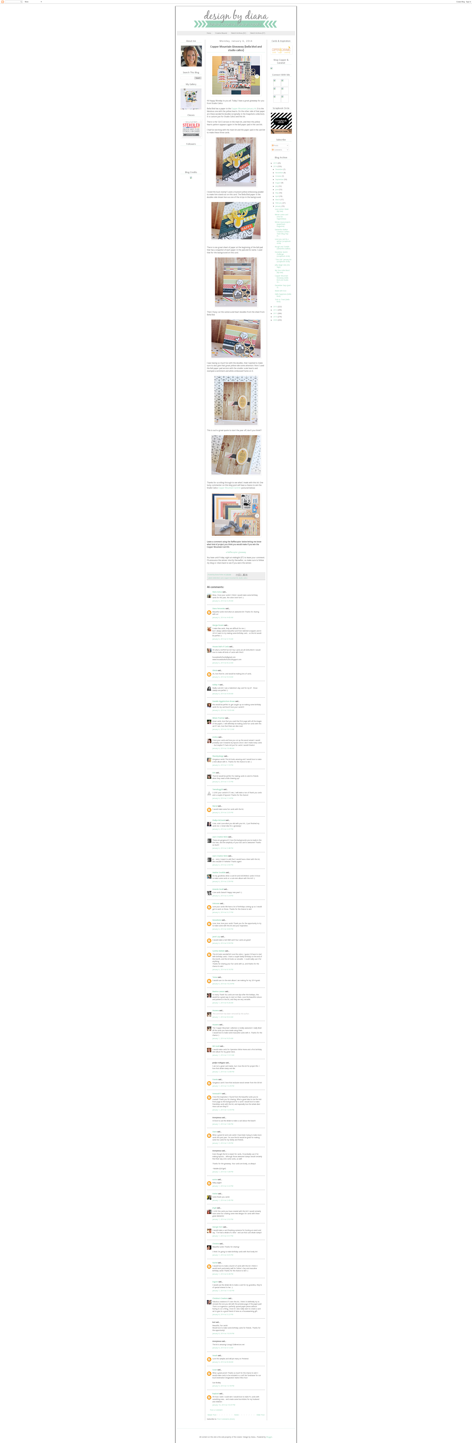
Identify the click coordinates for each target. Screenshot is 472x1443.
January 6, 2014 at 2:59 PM (222, 881)
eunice (214, 1179)
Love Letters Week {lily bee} (282, 210)
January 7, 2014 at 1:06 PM (222, 1124)
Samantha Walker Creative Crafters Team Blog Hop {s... (282, 233)
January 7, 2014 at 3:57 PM (222, 1236)
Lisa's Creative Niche (220, 837)
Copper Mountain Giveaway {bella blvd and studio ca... (281, 279)
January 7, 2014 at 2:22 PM (222, 1186)
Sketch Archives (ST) (257, 33)
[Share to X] (242, 575)
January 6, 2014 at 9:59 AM (222, 694)
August (278, 183)
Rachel (214, 1263)
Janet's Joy (216, 937)
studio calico (243, 578)
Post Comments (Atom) (226, 1419)
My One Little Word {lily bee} (282, 271)
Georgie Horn (217, 1227)
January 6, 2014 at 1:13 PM (222, 782)
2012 (275, 310)
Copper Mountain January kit (243, 109)
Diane (214, 1132)
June (277, 189)
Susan (214, 1370)
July (277, 186)
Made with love (280, 291)
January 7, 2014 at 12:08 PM (223, 1072)
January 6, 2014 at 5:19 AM (222, 639)
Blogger (269, 1437)
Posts (275, 145)
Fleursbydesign (218, 756)
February (278, 203)
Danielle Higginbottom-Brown (223, 701)
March (277, 200)
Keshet (215, 1194)
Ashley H (215, 685)
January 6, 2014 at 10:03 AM (223, 710)
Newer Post (211, 1415)
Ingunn (215, 1282)
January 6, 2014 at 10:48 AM (223, 748)
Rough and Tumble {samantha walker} (282, 248)
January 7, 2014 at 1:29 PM (222, 1143)
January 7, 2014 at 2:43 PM (222, 1200)
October (278, 176)
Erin (213, 773)
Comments (277, 150)
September (279, 179)
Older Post (261, 1415)
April (277, 196)
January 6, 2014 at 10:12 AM (223, 729)
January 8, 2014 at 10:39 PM (223, 1333)
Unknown (216, 903)
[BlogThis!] (239, 575)
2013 (275, 307)
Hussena (215, 1010)
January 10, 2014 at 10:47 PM (223, 1405)
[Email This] (237, 575)
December (279, 169)
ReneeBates (216, 920)
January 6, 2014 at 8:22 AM (222, 663)
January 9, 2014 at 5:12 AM (222, 1348)
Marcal (214, 806)
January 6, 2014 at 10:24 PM (223, 984)
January (278, 206)
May (277, 193)
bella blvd (216, 578)
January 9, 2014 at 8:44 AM (222, 1362)
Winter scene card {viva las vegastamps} (281, 217)
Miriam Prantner (218, 718)
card (221, 578)
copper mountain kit (231, 578)
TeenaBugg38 (217, 789)
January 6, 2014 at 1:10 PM (222, 765)
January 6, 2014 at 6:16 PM (222, 969)
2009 (275, 320)
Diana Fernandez (218, 608)
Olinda (214, 670)
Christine (215, 1244)
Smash (214, 1355)
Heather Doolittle (218, 872)
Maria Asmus (217, 592)
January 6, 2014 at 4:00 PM (222, 929)
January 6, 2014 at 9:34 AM (222, 677)
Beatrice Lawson (218, 991)
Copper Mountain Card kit (229, 488)
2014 (275, 166)
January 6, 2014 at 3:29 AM (222, 601)
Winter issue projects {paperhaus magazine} (282, 224)
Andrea (215, 737)
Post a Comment (216, 1410)
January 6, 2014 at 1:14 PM (222, 798)
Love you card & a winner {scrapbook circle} (283, 241)
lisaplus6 (215, 1394)
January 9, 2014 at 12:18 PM (223, 1386)
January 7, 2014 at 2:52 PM (222, 1219)
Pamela (215, 1079)
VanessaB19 (216, 1094)
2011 (275, 313)
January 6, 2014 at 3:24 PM (222, 896)
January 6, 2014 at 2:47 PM (222, 829)
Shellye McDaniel (218, 820)
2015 (275, 163)
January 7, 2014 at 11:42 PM (223, 1291)
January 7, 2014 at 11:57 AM (223, 1055)
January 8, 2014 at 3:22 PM (222, 1314)
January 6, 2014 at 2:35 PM (222, 812)
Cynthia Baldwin (218, 951)
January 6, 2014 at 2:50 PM (222, 865)
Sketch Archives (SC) (238, 33)
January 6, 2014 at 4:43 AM (222, 617)
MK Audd (216, 1046)
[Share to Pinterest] (246, 575)
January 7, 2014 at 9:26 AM (222, 1003)
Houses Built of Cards (220, 647)
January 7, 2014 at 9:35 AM (222, 1038)
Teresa (214, 977)
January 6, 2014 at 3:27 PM (222, 912)
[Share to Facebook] (244, 575)
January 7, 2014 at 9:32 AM (222, 1017)
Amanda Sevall (217, 889)
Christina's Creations (220, 1298)
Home (209, 33)
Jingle (214, 1208)
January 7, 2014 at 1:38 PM (222, 1172)
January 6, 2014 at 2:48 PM (222, 848)
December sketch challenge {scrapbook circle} (282, 254)
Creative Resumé (221, 33)
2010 (275, 317)
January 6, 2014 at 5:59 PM (222, 943)
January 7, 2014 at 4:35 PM (222, 1255)
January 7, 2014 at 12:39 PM (223, 1110)
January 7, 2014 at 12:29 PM (223, 1086)
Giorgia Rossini (218, 625)
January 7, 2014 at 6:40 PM (222, 1274)
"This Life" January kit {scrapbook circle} (283, 261)
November (279, 173)
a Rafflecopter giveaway (236, 552)
